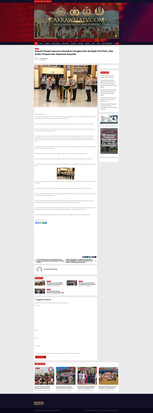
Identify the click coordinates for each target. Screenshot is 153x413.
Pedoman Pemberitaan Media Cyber (111, 410)
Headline (47, 43)
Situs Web (37, 345)
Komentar (38, 305)
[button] (114, 43)
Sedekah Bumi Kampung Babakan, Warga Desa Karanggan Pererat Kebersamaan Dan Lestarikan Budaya (86, 389)
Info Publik (80, 43)
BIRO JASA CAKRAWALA (107, 43)
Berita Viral (73, 43)
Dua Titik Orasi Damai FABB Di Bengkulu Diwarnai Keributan (55, 283)
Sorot (93, 43)
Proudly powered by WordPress (40, 410)
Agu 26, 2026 (49, 286)
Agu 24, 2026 (81, 286)
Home (40, 43)
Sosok (98, 43)
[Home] (36, 43)
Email (36, 338)
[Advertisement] (65, 240)
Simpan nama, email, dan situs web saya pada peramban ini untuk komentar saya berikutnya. (58, 353)
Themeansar (57, 410)
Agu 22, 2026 (103, 390)
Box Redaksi (100, 410)
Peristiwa (87, 43)
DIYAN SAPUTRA (44, 58)
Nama (37, 330)
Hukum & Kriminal (56, 43)
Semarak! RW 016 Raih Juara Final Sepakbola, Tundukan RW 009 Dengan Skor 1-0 (108, 99)
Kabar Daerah (65, 43)
